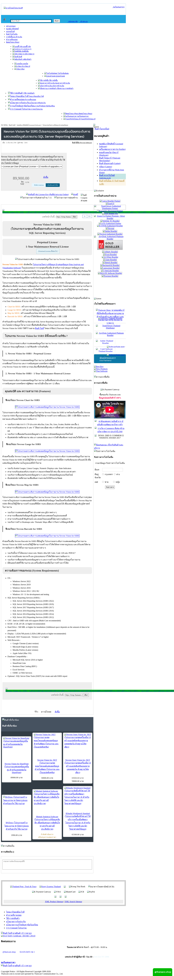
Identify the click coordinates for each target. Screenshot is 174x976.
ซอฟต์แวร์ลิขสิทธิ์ (12, 29)
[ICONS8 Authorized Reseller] (110, 226)
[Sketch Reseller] (109, 262)
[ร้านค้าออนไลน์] (13, 8)
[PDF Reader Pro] (110, 213)
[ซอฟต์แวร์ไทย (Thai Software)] (101, 371)
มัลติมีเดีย (25, 51)
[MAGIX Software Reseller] (110, 273)
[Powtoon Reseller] (110, 276)
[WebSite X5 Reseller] (110, 221)
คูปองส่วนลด (60, 76)
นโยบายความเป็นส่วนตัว (34, 969)
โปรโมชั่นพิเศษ (63, 73)
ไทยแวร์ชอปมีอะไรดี (36, 96)
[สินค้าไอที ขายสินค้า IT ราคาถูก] (16, 933)
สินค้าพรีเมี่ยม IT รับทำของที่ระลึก (111, 182)
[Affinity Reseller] (110, 252)
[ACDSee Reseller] (110, 257)
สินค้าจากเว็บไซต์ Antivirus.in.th (107, 176)
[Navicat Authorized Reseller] (110, 234)
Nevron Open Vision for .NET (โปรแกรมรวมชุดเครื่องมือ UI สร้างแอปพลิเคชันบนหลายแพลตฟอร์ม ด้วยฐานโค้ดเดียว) (77, 766)
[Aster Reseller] (110, 260)
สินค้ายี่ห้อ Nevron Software (82, 143)
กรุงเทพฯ (109, 474)
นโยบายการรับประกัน (38, 103)
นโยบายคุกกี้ (52, 969)
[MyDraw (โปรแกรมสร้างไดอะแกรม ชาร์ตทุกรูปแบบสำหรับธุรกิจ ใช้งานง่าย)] (16, 800)
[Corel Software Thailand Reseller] (110, 350)
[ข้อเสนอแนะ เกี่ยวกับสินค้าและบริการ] (110, 448)
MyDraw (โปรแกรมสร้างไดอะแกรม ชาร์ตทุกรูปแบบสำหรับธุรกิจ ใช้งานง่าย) (16, 826)
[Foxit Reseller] (110, 254)
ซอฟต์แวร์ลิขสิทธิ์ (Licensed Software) (29, 125)
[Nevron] (110, 228)
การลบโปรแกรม (37, 109)
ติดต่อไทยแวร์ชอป (12, 42)
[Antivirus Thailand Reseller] (110, 319)
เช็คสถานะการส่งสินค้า (65, 88)
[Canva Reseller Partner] (110, 201)
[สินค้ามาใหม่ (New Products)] (101, 369)
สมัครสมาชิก (72, 21)
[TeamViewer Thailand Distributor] (110, 327)
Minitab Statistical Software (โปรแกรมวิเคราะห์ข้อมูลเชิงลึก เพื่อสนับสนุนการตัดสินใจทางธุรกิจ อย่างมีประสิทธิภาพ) (47, 823)
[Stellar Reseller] (110, 231)
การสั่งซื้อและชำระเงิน (14, 37)
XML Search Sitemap (73, 902)
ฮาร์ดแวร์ (26, 66)
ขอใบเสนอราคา (118, 7)
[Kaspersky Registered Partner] (110, 211)
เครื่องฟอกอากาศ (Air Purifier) (112, 149)
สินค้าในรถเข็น (102, 129)
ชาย (106, 482)
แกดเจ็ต (25, 64)
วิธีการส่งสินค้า (29, 93)
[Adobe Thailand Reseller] (110, 342)
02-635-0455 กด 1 (27, 952)
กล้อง (22, 69)
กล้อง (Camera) (105, 167)
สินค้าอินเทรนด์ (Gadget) (110, 163)
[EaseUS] (110, 203)
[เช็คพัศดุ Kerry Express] (50, 886)
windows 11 (27, 49)
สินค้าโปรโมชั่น (11, 34)
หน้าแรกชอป (10, 26)
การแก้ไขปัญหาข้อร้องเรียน (45, 106)
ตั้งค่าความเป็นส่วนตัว (11, 969)
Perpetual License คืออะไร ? (48, 251)
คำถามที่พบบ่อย (12, 39)
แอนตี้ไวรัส (26, 47)
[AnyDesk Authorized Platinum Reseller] (110, 239)
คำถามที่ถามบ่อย (13, 915)
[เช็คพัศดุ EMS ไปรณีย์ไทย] (23, 886)
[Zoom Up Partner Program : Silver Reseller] (110, 218)
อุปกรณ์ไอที (10, 31)
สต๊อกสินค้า (27, 59)
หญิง (118, 482)
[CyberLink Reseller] (110, 271)
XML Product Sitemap (54, 902)
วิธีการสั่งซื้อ (53, 80)
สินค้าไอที (12, 125)
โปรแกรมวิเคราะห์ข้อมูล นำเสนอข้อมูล (55, 125)
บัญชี (20, 57)
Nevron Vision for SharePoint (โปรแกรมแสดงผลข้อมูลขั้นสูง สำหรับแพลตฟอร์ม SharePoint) (16, 768)
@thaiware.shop (9, 952)
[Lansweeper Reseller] (110, 268)
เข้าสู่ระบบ (83, 21)
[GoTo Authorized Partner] (110, 223)
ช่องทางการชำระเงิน (62, 83)
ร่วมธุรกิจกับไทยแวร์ (87, 119)
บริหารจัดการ (29, 54)
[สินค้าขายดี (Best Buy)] (99, 366)
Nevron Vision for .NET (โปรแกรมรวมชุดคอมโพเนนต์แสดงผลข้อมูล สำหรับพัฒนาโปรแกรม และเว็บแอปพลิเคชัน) (47, 766)
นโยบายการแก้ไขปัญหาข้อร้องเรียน (22, 925)
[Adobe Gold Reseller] (110, 249)
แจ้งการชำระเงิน (58, 86)
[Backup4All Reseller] (110, 265)
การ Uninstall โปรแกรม (16, 928)
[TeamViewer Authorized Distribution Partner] (110, 208)
